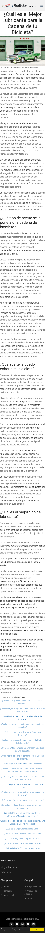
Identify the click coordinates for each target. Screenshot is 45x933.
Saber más (6, 872)
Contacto (7, 891)
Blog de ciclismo (34, 886)
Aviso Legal (8, 895)
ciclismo (30, 898)
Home (6, 886)
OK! (37, 929)
